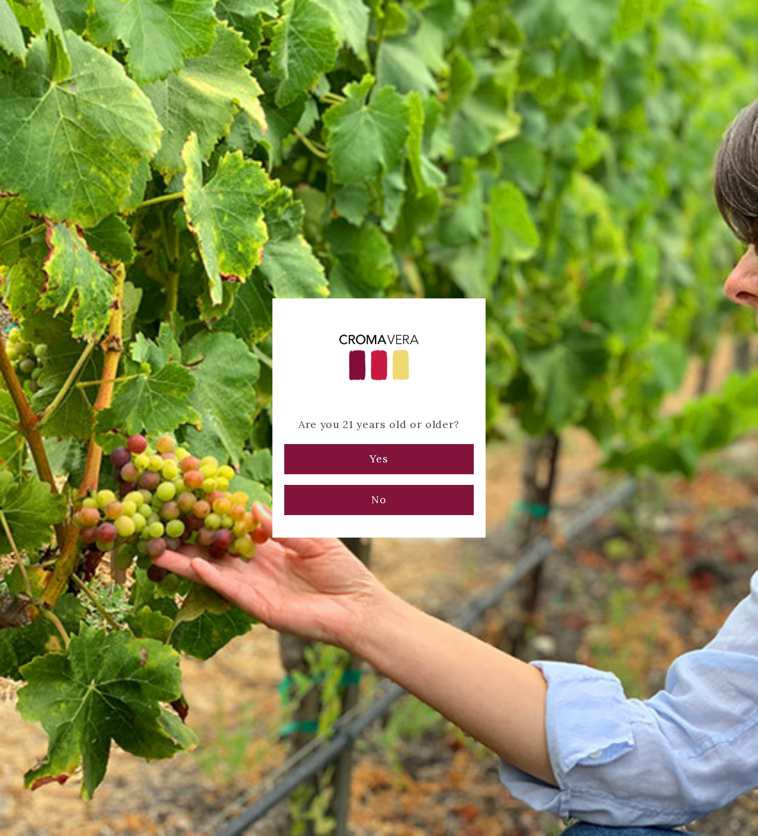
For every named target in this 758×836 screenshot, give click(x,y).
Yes (379, 458)
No (379, 499)
